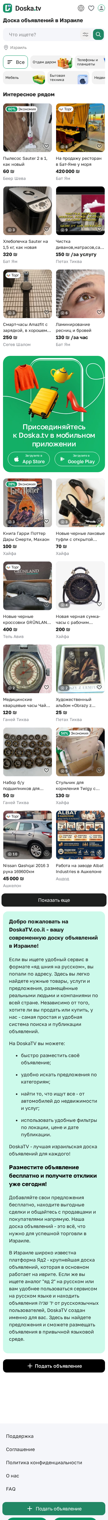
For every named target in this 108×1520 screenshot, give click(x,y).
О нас (12, 1476)
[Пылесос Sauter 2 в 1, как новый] (27, 142)
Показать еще (54, 900)
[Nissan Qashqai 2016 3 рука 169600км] (27, 849)
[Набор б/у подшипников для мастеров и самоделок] (27, 766)
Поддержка (20, 1436)
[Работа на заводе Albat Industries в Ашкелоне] (80, 846)
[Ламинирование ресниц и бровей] (80, 308)
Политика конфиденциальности (44, 1462)
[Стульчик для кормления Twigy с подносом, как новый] (80, 766)
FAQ (11, 1489)
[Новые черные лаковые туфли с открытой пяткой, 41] (80, 517)
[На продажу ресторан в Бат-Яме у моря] (80, 142)
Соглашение (20, 1449)
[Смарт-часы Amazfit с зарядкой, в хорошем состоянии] (27, 308)
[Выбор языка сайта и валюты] (81, 8)
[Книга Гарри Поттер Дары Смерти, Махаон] (27, 517)
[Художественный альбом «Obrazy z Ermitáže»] (80, 683)
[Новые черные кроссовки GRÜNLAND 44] (27, 600)
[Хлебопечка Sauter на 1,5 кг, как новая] (27, 225)
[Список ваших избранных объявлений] (91, 8)
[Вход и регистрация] (101, 8)
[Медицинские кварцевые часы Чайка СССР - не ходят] (27, 683)
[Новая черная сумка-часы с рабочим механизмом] (80, 600)
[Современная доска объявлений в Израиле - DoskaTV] (22, 8)
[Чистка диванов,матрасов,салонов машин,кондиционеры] (80, 225)
